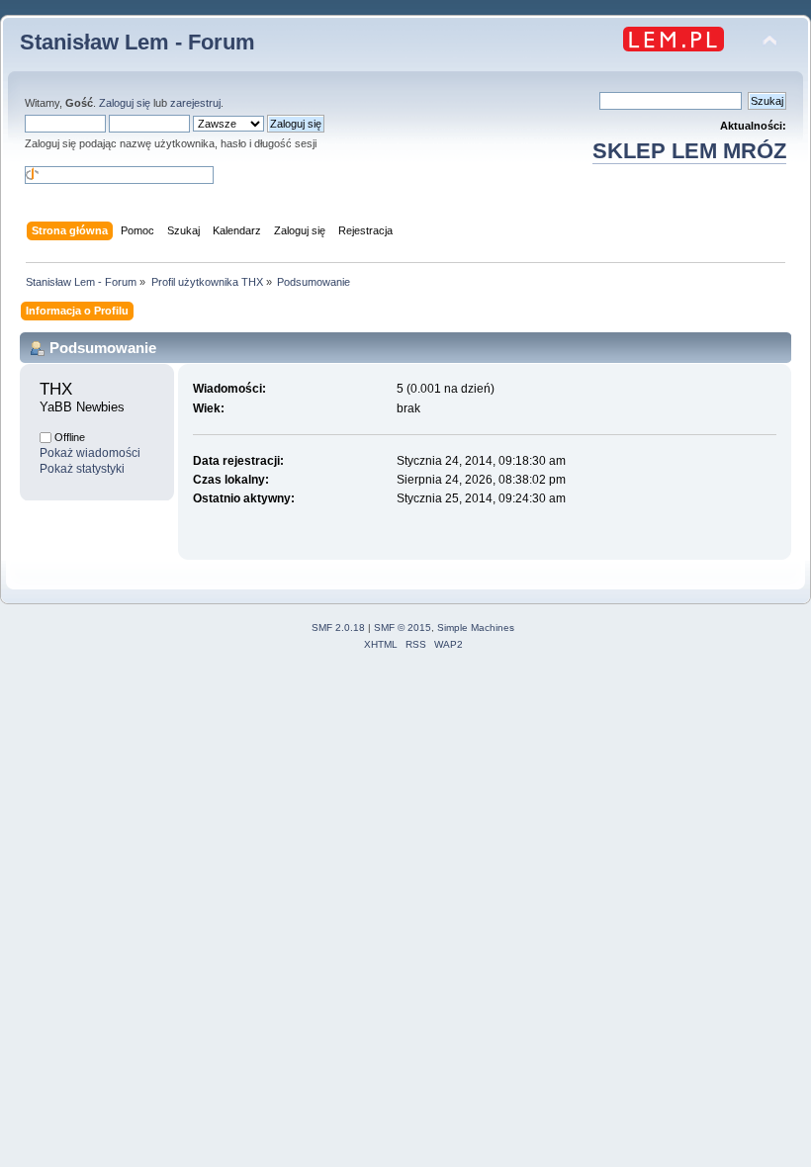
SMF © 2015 (402, 627)
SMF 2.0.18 (338, 627)
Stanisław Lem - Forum (137, 42)
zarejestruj (195, 103)
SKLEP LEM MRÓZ (689, 150)
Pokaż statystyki (82, 469)
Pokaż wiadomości (90, 453)
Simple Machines (475, 627)
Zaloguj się (124, 103)
